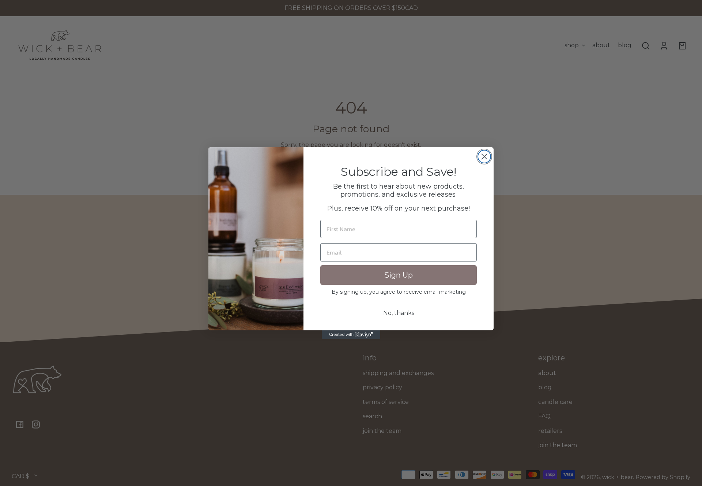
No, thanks (398, 312)
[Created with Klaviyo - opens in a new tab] (351, 334)
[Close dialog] (484, 156)
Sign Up (398, 275)
